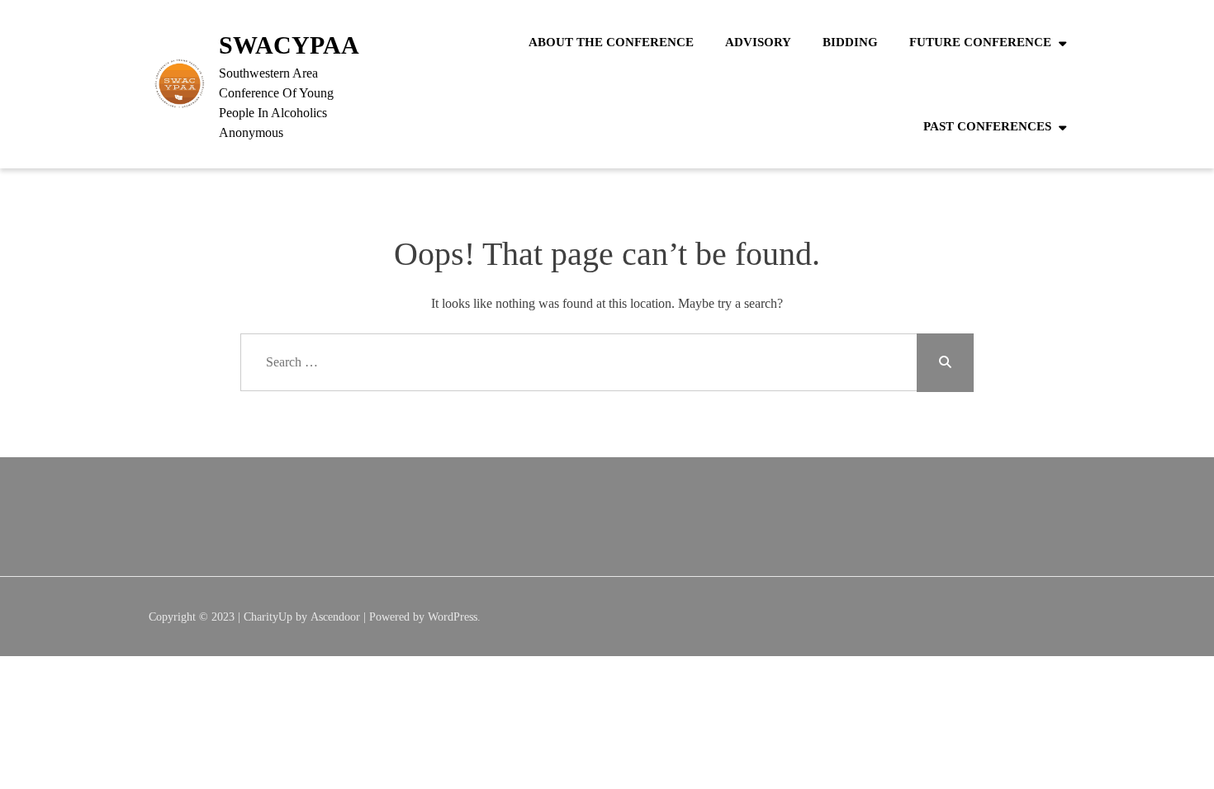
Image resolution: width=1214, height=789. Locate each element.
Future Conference (980, 42)
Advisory (758, 42)
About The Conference (611, 42)
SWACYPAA (289, 45)
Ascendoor (335, 617)
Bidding (850, 42)
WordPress (452, 617)
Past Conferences (987, 126)
